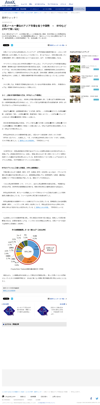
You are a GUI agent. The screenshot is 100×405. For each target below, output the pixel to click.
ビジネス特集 (47, 9)
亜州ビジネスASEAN (9, 290)
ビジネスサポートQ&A (63, 9)
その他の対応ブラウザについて (46, 402)
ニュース (24, 4)
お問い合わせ (56, 396)
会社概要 (38, 399)
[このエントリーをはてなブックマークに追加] (12, 45)
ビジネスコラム (40, 4)
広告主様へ (44, 396)
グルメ (71, 4)
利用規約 (30, 399)
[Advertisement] (34, 346)
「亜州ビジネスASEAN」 (26, 140)
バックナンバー (10, 396)
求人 (30, 4)
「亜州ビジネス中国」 (42, 207)
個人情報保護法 (6, 399)
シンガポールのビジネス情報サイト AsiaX (13, 12)
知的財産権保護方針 (19, 399)
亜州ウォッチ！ (38, 12)
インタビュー (34, 9)
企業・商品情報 (21, 9)
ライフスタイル (53, 4)
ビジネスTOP (7, 9)
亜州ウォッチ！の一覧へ (57, 45)
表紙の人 (23, 396)
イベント (63, 4)
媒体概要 (33, 396)
